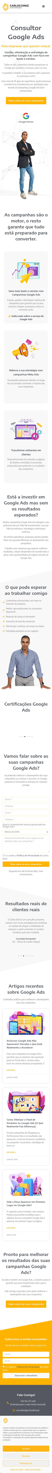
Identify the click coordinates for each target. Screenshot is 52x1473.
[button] (43, 6)
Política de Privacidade (33, 1469)
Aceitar (26, 1448)
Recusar (26, 1456)
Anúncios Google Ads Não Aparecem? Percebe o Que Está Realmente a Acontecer (24, 1044)
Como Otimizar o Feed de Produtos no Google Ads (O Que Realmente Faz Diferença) (25, 1123)
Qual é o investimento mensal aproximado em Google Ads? (24, 825)
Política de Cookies (16, 1469)
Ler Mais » (11, 1070)
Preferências (26, 1463)
